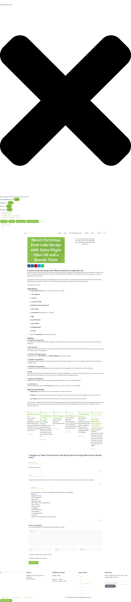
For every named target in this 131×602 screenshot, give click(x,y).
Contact (99, 233)
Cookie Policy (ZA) (28, 597)
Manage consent (6, 600)
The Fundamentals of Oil (75, 233)
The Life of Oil (71, 416)
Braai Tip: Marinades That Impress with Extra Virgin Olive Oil (97, 423)
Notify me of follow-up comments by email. (41, 554)
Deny (12, 221)
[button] (65, 101)
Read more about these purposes (12, 217)
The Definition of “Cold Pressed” (46, 418)
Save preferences (33, 221)
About (65, 233)
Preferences (21, 221)
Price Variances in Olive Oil (59, 417)
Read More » (30, 434)
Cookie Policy (6, 223)
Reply (101, 471)
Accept (3, 221)
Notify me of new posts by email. (38, 558)
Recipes (87, 233)
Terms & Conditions (16, 597)
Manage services (7, 214)
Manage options (7, 212)
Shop (92, 233)
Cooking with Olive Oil (83, 415)
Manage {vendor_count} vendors (11, 215)
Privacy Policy (6, 225)
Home (60, 233)
